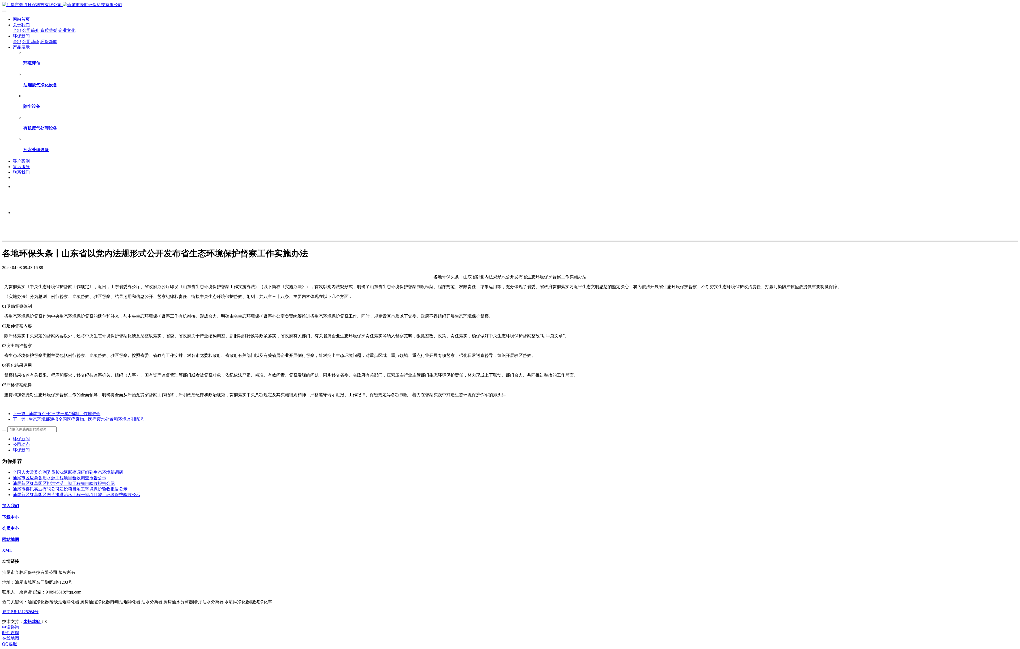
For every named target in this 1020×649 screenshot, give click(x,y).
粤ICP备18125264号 (20, 611)
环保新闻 (21, 439)
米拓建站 (32, 621)
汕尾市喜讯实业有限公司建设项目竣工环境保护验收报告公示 (70, 489)
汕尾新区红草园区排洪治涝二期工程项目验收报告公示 (64, 483)
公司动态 (21, 444)
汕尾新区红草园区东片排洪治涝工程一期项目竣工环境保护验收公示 (76, 494)
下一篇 (78, 419)
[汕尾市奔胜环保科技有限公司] (510, 5)
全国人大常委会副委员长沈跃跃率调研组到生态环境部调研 (68, 472)
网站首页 (21, 19)
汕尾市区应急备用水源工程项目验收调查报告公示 (59, 478)
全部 (17, 30)
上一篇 (56, 413)
